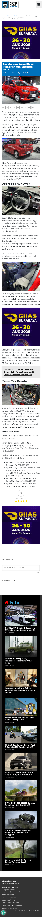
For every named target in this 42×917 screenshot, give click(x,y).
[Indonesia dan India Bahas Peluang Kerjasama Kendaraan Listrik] (21, 677)
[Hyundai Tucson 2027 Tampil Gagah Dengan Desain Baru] (21, 762)
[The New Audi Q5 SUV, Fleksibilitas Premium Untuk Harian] (21, 646)
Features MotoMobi (9, 897)
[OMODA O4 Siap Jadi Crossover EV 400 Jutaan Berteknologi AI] (21, 616)
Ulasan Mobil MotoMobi (10, 900)
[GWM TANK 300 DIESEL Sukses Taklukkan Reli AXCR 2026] (21, 791)
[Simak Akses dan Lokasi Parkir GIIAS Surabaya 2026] (21, 707)
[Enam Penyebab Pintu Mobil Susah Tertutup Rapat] (21, 849)
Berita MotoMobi (8, 894)
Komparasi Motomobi (9, 908)
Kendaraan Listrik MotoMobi (12, 905)
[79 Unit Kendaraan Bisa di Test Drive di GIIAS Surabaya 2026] (21, 734)
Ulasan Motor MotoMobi (10, 903)
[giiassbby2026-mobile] (21, 40)
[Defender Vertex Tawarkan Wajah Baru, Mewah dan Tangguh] (21, 820)
